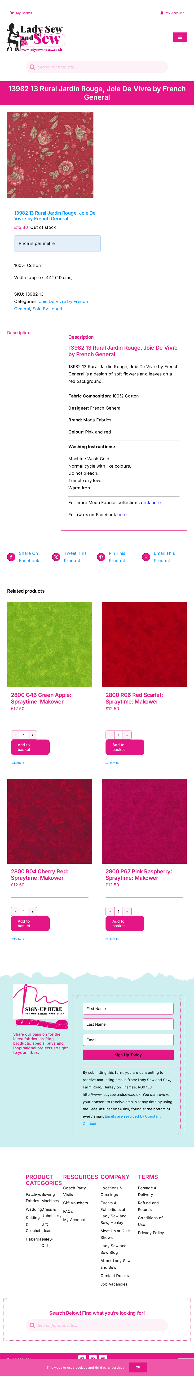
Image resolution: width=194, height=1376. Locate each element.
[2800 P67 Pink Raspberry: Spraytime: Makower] (144, 821)
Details (19, 763)
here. (122, 514)
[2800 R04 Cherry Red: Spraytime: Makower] (49, 821)
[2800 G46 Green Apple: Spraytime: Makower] (49, 644)
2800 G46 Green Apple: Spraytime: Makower (41, 698)
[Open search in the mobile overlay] (97, 67)
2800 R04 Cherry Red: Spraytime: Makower (39, 874)
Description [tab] (19, 332)
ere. (158, 502)
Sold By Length (48, 308)
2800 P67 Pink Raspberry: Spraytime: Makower (139, 874)
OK (138, 1367)
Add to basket (24, 747)
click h (147, 502)
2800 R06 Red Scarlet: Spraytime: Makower (134, 698)
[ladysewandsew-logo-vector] (36, 25)
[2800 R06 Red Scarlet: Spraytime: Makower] (144, 644)
